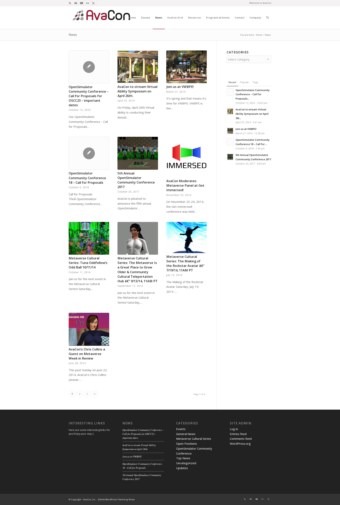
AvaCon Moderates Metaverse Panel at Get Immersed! (185, 185)
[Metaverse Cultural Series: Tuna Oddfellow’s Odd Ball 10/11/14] (89, 238)
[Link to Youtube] (81, 3)
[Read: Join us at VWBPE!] (230, 130)
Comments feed (241, 439)
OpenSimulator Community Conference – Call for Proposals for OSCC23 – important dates (89, 96)
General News (185, 434)
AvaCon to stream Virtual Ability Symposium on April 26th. (137, 91)
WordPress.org (240, 443)
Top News (183, 458)
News (73, 35)
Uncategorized (186, 463)
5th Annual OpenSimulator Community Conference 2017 (136, 180)
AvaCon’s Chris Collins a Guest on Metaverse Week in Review (87, 354)
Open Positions (186, 443)
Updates (182, 468)
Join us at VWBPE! (180, 86)
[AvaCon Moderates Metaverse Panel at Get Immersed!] (186, 157)
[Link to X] (93, 3)
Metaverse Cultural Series (193, 439)
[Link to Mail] (76, 3)
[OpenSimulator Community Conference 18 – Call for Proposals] (89, 153)
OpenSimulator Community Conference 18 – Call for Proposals (87, 177)
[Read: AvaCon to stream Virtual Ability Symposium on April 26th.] (230, 111)
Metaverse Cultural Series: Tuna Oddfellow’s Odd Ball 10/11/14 (88, 262)
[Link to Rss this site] (70, 3)
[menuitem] (132, 17)
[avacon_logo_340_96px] (102, 17)
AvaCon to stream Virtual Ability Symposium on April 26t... (252, 114)
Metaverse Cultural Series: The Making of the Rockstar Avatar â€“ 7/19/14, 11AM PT (185, 263)
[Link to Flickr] (87, 3)
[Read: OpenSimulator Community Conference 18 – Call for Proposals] (230, 141)
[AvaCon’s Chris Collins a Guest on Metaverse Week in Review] (89, 329)
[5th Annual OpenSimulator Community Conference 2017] (137, 153)
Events (181, 429)
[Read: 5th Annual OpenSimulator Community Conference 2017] (230, 156)
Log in (234, 429)
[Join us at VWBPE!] (186, 66)
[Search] (267, 17)
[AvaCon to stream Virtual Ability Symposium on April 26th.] (137, 66)
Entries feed (238, 434)
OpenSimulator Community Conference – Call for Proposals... (253, 94)
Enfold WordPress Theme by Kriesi (116, 499)
